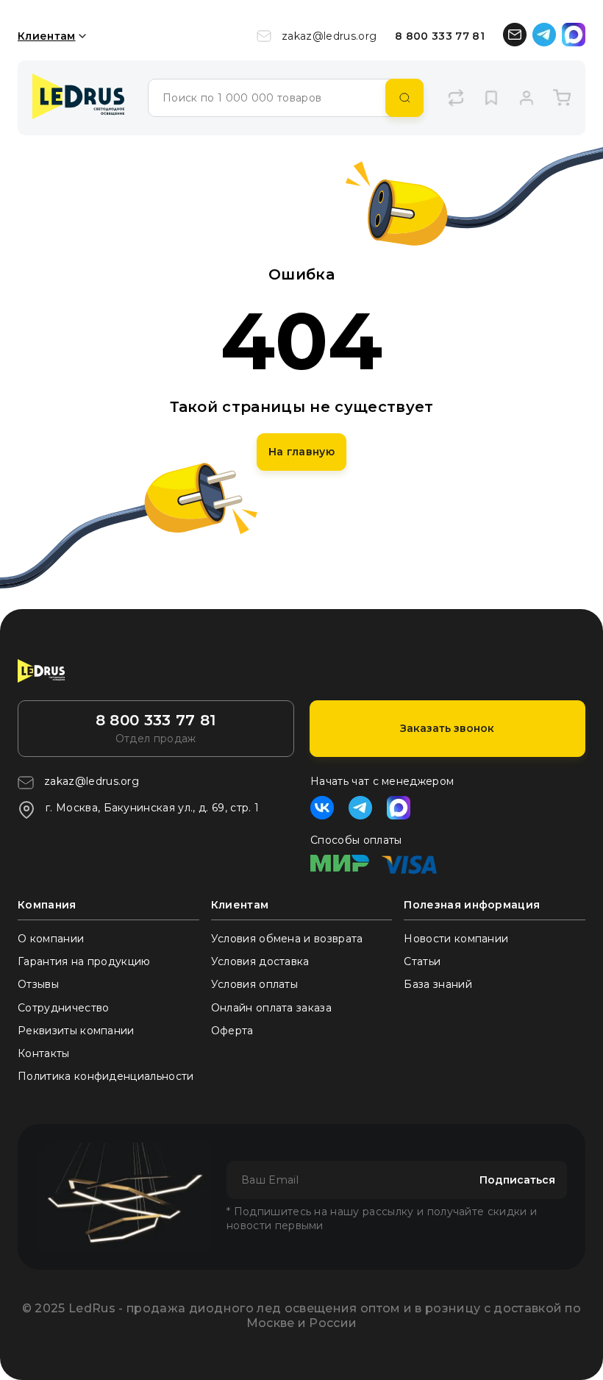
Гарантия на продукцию (84, 961)
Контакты (44, 1053)
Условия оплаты (254, 984)
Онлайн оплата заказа (271, 1007)
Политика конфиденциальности (106, 1076)
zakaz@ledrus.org (329, 36)
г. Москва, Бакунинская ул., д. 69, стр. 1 (152, 807)
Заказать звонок (447, 728)
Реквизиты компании (76, 1030)
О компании (51, 938)
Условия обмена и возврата (287, 938)
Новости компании (456, 938)
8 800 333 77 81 (440, 36)
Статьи (422, 961)
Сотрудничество (63, 1007)
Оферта (232, 1030)
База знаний (438, 984)
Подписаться (517, 1180)
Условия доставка (260, 961)
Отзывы (38, 984)
